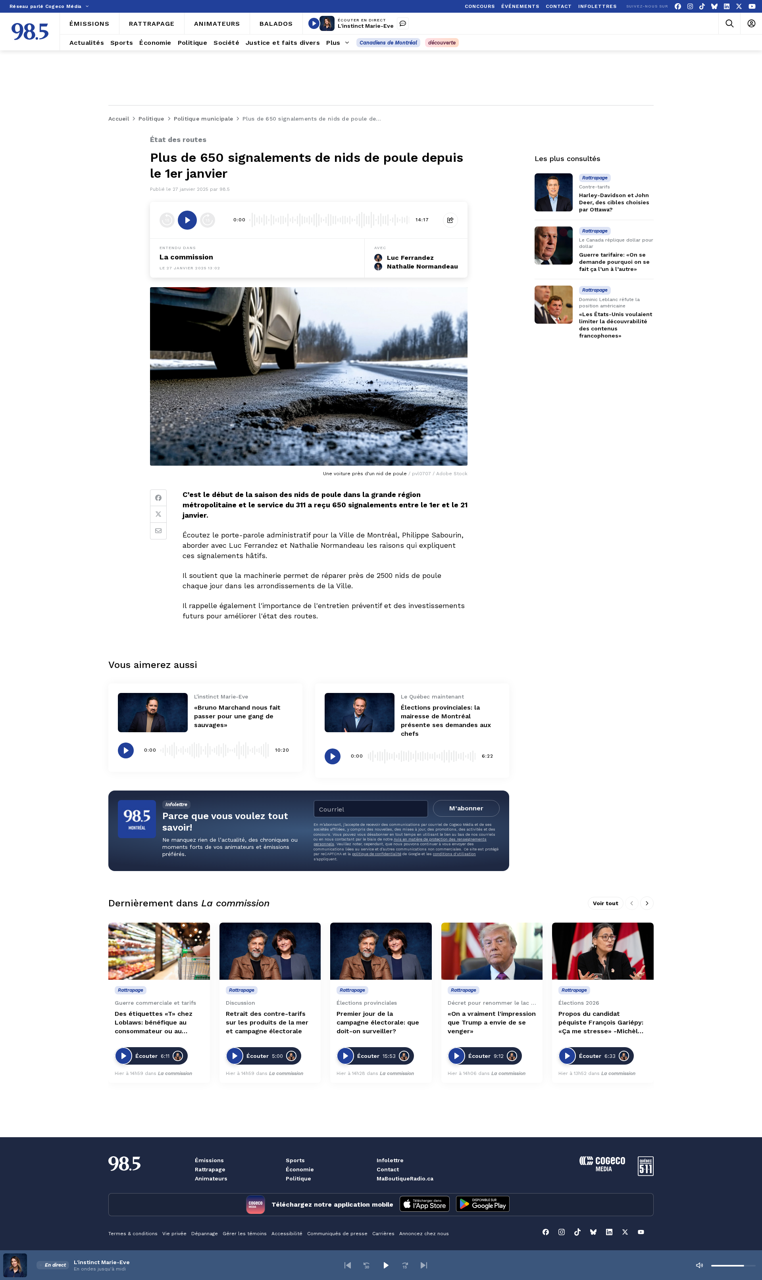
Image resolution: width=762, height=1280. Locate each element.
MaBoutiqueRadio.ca (405, 1178)
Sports (295, 1160)
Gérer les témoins (245, 1233)
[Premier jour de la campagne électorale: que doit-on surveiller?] (381, 951)
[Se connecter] (751, 24)
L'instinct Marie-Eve (366, 26)
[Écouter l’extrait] (187, 220)
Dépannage (204, 1233)
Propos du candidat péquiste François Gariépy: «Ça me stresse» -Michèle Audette (600, 1023)
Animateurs (211, 1178)
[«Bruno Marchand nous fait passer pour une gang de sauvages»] (153, 712)
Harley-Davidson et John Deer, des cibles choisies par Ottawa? (614, 202)
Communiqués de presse (337, 1233)
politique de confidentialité (376, 854)
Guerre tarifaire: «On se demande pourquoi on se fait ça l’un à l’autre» (614, 261)
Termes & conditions (133, 1233)
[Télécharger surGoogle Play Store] (483, 1204)
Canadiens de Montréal (388, 43)
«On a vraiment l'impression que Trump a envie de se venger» (492, 1022)
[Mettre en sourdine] (699, 1265)
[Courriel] (158, 531)
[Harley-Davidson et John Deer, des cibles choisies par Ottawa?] (554, 192)
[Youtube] (752, 6)
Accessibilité (286, 1233)
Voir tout (605, 903)
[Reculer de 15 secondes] (167, 220)
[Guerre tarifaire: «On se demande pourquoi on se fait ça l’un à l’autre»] (554, 245)
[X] (739, 6)
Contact (388, 1169)
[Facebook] (678, 6)
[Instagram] (690, 6)
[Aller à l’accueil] (30, 31)
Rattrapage (210, 1169)
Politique (298, 1178)
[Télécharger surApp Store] (425, 1204)
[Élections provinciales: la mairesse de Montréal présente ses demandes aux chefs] (359, 712)
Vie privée (174, 1233)
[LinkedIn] (726, 6)
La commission (186, 257)
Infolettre (390, 1160)
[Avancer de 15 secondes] (207, 220)
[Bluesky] (714, 6)
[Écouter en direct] (314, 23)
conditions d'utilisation (454, 854)
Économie (300, 1169)
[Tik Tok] (702, 6)
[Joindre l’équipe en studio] (403, 23)
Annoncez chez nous (424, 1233)
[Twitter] (158, 514)
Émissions (209, 1160)
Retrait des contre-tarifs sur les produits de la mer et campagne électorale (267, 1022)
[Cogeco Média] (602, 1169)
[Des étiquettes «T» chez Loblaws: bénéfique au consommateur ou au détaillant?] (159, 951)
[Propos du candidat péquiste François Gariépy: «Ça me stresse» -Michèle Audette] (603, 951)
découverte (442, 43)
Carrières (383, 1233)
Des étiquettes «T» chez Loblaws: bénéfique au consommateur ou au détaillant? (153, 1023)
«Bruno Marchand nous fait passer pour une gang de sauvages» (237, 716)
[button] (348, 1265)
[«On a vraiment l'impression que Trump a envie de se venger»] (492, 951)
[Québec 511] (646, 1174)
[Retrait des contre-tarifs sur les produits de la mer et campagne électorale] (270, 951)
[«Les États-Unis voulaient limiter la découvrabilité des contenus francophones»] (554, 305)
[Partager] (450, 220)
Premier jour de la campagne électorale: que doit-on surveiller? (378, 1022)
